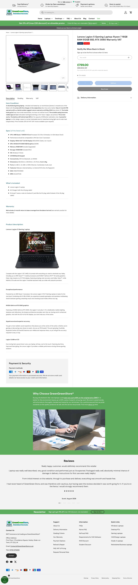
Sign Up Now (98, 512)
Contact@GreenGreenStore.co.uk (21, 546)
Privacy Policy (95, 578)
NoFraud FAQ (83, 533)
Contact (92, 19)
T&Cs (90, 23)
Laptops (47, 19)
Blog (84, 19)
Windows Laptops (117, 526)
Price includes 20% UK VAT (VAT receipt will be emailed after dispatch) (92, 70)
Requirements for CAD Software (90, 537)
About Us (77, 19)
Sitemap (86, 578)
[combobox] (76, 12)
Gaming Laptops (117, 533)
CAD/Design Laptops (118, 537)
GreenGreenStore (15, 578)
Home (40, 19)
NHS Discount (84, 541)
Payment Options (59, 541)
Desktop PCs (115, 530)
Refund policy (105, 578)
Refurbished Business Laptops (121, 545)
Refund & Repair (59, 545)
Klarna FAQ (83, 530)
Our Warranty (58, 537)
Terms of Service (127, 578)
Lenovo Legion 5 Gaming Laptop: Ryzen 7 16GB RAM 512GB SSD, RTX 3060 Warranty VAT (22, 32)
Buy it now (104, 89)
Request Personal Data (61, 552)
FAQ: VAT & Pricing (59, 548)
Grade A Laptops (117, 541)
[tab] (10, 98)
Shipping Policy (116, 578)
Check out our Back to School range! (69, 28)
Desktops (58, 19)
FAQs (81, 526)
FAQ (68, 19)
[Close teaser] (9, 576)
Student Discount (85, 545)
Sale (98, 19)
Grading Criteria (58, 533)
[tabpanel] (37, 228)
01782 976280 (14, 550)
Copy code (114, 23)
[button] (4, 580)
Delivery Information (60, 530)
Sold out (113, 83)
